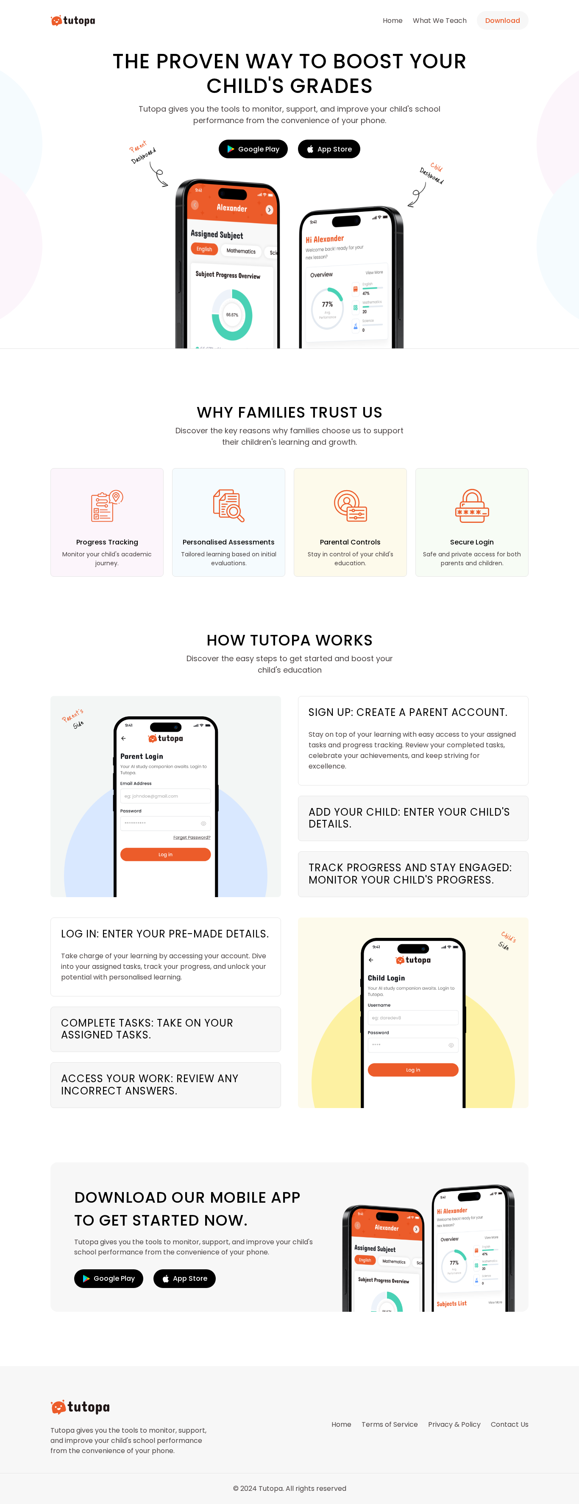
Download (502, 20)
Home (393, 20)
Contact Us (510, 1424)
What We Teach (440, 20)
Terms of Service (390, 1424)
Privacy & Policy (454, 1424)
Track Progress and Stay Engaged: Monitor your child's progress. (410, 874)
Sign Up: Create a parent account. (408, 712)
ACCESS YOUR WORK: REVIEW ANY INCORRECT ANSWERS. (150, 1085)
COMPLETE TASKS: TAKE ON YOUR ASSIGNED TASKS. (147, 1029)
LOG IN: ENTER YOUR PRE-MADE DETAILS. (165, 934)
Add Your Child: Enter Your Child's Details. (409, 818)
